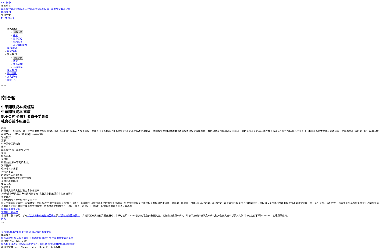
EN (3, 18)
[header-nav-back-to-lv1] (18, 32)
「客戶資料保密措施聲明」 (41, 215)
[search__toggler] (2, 85)
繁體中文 (10, 18)
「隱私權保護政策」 (69, 215)
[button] (3, 2)
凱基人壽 (25, 9)
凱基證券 (34, 9)
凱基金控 (6, 9)
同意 (3, 218)
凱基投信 (44, 9)
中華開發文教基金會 (59, 9)
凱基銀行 (15, 9)
